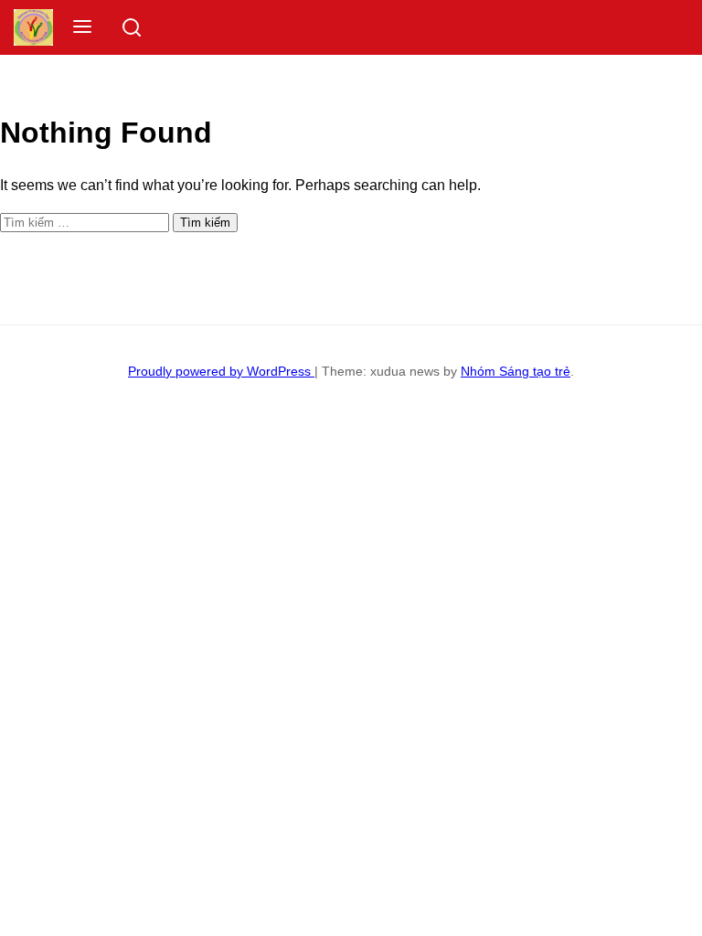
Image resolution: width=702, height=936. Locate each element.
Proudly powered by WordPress (221, 371)
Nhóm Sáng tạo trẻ (515, 371)
